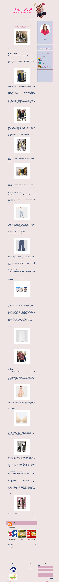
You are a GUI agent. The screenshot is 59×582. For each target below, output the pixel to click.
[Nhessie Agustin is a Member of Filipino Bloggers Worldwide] (13, 569)
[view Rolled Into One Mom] (45, 53)
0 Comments (25, 27)
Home (8, 1)
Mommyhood (22, 19)
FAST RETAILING (10, 514)
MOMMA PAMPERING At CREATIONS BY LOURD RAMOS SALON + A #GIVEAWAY (45, 66)
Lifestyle (35, 19)
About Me (16, 19)
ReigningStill (48, 581)
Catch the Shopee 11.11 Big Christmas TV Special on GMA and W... (31, 540)
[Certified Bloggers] (29, 570)
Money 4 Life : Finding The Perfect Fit (45, 62)
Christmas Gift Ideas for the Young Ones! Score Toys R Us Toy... (12, 540)
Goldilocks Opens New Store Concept (22, 539)
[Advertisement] (45, 77)
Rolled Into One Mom (12, 581)
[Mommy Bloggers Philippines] (13, 576)
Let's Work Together (43, 19)
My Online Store (12, 1)
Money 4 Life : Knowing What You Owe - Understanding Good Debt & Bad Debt (45, 59)
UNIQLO (33, 513)
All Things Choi (29, 19)
